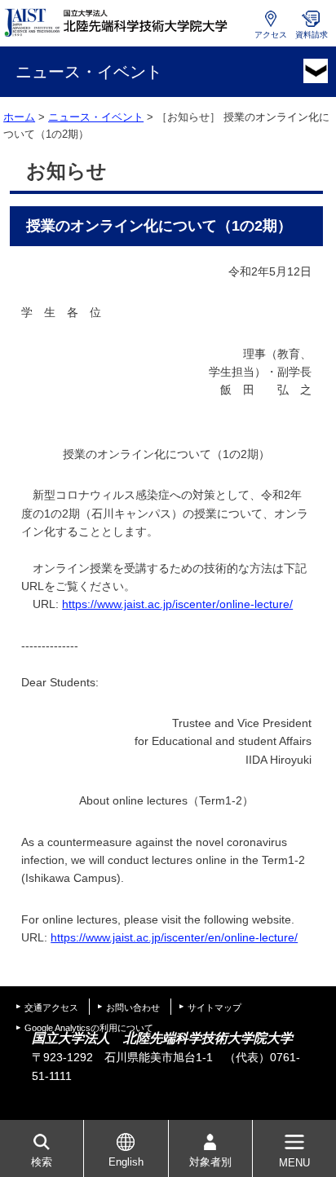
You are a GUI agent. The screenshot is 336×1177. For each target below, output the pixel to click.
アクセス (270, 34)
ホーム (19, 117)
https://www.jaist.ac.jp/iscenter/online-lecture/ (177, 604)
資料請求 (311, 34)
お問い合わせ (133, 1007)
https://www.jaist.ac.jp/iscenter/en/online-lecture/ (174, 937)
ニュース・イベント (96, 117)
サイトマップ (214, 1007)
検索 (41, 1162)
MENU (294, 1163)
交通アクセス (51, 1007)
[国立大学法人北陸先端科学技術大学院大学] (119, 22)
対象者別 (210, 1162)
